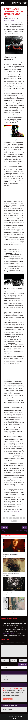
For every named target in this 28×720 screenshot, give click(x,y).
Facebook (6, 679)
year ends (18, 494)
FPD (21, 716)
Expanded (11, 511)
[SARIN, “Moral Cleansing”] (14, 603)
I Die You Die (10, 18)
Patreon (19, 692)
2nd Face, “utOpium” (7, 593)
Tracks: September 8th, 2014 (8, 633)
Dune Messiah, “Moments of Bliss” (10, 554)
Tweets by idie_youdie (7, 709)
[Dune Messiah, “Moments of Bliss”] (14, 545)
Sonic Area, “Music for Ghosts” (9, 622)
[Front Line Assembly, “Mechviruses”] (14, 565)
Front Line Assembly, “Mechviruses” (11, 573)
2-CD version (17, 511)
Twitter (5, 676)
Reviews (11, 20)
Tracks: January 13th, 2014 (8, 627)
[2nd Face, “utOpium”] (14, 584)
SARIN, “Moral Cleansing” (8, 612)
